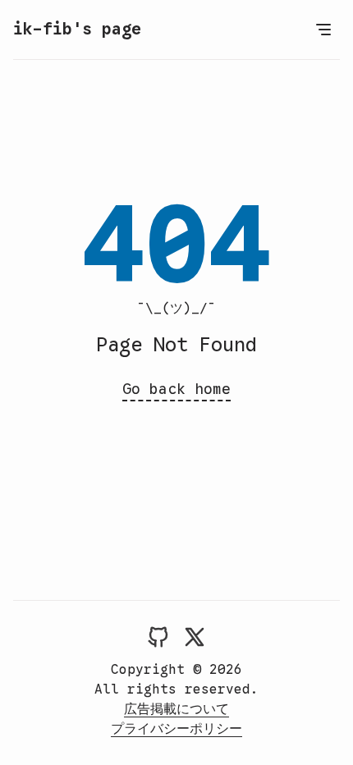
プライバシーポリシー (176, 729)
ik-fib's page (77, 29)
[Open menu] (323, 29)
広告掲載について (176, 709)
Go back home (176, 389)
